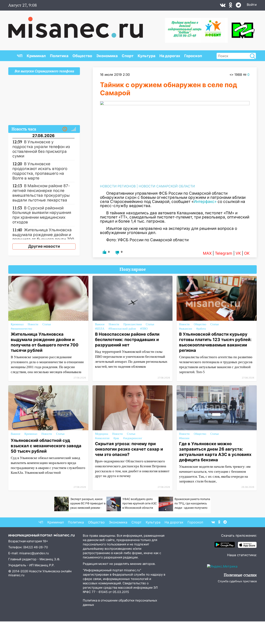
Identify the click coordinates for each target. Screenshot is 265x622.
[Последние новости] (65, 129)
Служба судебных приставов (237, 581)
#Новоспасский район (122, 328)
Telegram (223, 253)
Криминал (36, 56)
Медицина (101, 433)
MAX (207, 253)
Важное (100, 324)
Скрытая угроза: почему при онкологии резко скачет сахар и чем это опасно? (129, 449)
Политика (59, 56)
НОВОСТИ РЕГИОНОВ (118, 186)
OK (246, 253)
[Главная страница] (75, 25)
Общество (82, 56)
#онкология (102, 438)
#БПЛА (99, 328)
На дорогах (169, 56)
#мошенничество (21, 328)
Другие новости (44, 246)
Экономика (107, 56)
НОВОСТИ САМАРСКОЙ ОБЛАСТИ (167, 186)
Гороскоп (193, 56)
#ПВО (144, 328)
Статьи (46, 324)
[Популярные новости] (73, 129)
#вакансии (185, 328)
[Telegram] (238, 6)
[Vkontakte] (222, 6)
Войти (252, 4)
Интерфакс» (205, 201)
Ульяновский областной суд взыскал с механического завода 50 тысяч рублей (46, 446)
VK (238, 253)
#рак (116, 438)
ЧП (20, 56)
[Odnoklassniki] (230, 6)
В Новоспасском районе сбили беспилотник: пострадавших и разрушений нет (127, 339)
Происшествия (132, 324)
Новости (33, 324)
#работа (201, 328)
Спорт (128, 56)
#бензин (184, 438)
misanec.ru (16, 575)
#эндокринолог (132, 438)
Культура (146, 56)
